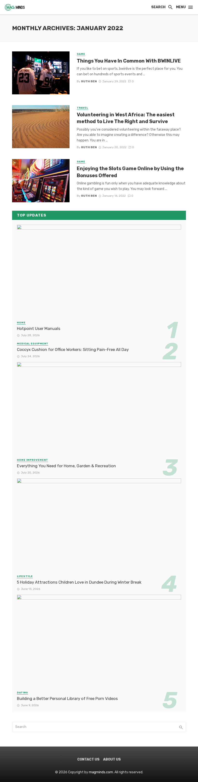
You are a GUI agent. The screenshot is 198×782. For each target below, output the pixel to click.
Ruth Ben (89, 81)
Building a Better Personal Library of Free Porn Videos (67, 698)
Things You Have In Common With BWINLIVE (129, 61)
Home (21, 322)
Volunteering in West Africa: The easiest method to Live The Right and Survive (126, 118)
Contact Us (88, 759)
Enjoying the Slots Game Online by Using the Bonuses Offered (130, 172)
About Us (112, 759)
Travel (82, 107)
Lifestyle (25, 576)
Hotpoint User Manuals (38, 328)
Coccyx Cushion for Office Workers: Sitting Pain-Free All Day (73, 349)
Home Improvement (32, 460)
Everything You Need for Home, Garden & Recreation (66, 465)
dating (22, 692)
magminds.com (101, 772)
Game (81, 54)
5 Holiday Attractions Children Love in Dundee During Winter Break (79, 582)
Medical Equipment (32, 343)
